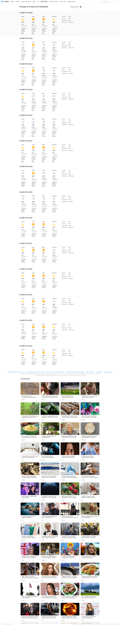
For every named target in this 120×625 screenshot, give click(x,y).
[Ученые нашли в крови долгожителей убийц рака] (50, 451)
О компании (6, 624)
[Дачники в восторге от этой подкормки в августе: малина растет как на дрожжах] (70, 492)
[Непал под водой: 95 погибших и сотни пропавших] (30, 592)
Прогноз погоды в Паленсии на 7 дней (55, 372)
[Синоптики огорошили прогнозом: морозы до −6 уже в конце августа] (70, 512)
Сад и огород (99, 372)
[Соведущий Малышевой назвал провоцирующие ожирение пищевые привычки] (90, 431)
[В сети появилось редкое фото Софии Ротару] (30, 492)
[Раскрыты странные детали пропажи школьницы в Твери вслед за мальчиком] (70, 532)
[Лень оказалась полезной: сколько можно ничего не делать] (90, 471)
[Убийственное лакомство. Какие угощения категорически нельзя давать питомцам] (50, 391)
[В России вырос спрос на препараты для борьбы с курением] (90, 451)
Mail (2, 624)
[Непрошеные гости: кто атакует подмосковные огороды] (90, 391)
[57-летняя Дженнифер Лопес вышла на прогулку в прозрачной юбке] (50, 592)
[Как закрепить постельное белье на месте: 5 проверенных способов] (30, 451)
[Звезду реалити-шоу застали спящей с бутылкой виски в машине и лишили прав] (50, 612)
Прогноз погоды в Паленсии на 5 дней (36, 372)
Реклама (10, 624)
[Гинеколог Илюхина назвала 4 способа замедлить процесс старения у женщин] (50, 552)
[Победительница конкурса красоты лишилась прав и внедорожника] (70, 451)
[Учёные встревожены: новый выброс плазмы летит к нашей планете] (70, 612)
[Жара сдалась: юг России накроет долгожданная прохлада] (30, 572)
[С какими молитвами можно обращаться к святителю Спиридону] (70, 552)
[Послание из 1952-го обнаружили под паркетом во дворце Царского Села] (30, 391)
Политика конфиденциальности (81, 624)
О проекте (72, 624)
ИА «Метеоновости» (115, 624)
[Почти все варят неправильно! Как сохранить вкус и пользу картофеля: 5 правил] (30, 431)
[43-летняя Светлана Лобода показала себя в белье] (90, 552)
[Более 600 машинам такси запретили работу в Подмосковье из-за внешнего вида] (30, 512)
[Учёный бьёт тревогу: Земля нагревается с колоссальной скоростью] (50, 492)
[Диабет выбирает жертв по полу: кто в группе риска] (90, 512)
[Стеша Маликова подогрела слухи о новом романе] (90, 612)
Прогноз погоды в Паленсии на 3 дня (16, 372)
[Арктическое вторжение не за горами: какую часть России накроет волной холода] (50, 471)
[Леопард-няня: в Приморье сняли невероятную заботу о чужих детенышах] (30, 411)
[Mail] (2, 1)
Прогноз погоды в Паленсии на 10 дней (75, 372)
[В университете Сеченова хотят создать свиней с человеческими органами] (70, 411)
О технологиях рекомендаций (93, 624)
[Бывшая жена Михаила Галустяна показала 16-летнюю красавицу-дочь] (30, 612)
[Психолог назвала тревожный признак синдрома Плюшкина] (30, 471)
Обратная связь (102, 624)
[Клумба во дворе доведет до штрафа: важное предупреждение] (50, 431)
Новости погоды (90, 372)
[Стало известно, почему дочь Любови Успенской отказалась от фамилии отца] (50, 572)
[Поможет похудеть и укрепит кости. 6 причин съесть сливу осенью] (90, 411)
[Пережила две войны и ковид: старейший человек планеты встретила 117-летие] (70, 431)
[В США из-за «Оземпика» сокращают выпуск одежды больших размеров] (30, 532)
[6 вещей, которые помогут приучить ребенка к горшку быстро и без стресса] (90, 492)
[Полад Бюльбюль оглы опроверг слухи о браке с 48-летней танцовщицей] (50, 532)
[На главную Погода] (6, 1)
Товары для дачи (108, 372)
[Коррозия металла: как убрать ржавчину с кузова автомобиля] (70, 572)
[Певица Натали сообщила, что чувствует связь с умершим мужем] (30, 552)
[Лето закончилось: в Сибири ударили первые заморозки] (90, 532)
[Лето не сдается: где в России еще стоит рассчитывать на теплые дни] (90, 592)
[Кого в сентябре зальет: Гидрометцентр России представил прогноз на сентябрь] (70, 391)
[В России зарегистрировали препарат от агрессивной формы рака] (70, 471)
